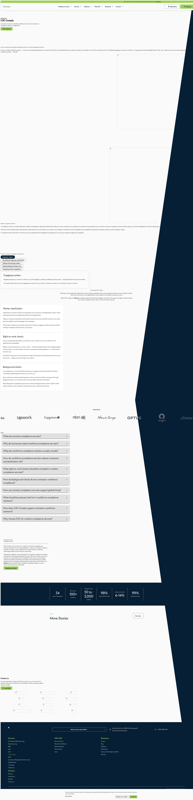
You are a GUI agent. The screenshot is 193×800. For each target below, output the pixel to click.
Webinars (103, 746)
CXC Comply (12, 754)
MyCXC (10, 779)
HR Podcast (104, 749)
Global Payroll (12, 762)
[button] (7, 28)
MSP (9, 757)
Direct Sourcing (12, 744)
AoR (9, 752)
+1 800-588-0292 (162, 729)
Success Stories (59, 741)
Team (56, 752)
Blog (102, 744)
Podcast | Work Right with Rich (110, 752)
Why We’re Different (60, 744)
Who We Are (58, 749)
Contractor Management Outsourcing (19, 760)
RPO (9, 746)
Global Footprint (59, 746)
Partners (10, 774)
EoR (9, 749)
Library (103, 741)
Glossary (103, 754)
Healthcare (11, 768)
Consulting (11, 765)
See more (138, 616)
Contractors (11, 776)
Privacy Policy (68, 796)
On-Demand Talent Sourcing (16, 741)
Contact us (11, 782)
